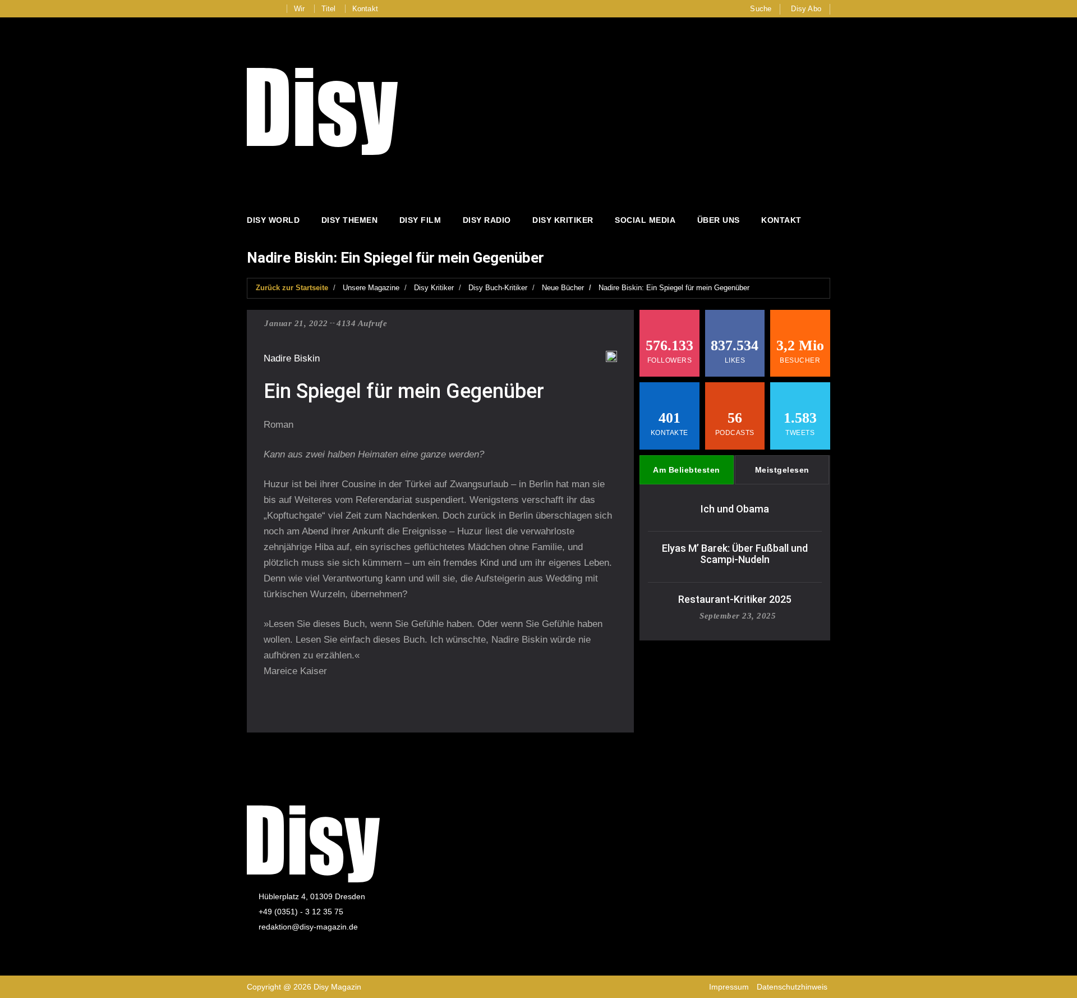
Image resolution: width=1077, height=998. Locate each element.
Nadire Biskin (292, 358)
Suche (760, 8)
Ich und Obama (735, 509)
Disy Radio (487, 220)
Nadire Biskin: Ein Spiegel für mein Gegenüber (674, 287)
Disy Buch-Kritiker (497, 287)
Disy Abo (806, 8)
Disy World (273, 220)
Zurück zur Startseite (292, 287)
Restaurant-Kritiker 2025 (734, 599)
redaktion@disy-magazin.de (308, 926)
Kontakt (365, 8)
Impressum (729, 986)
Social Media (645, 220)
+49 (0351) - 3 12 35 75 (301, 911)
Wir (299, 8)
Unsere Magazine (371, 287)
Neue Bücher (563, 287)
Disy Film (420, 220)
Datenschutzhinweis (792, 986)
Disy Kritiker (562, 220)
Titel (328, 8)
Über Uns (718, 220)
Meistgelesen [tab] (782, 469)
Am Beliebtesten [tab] (686, 469)
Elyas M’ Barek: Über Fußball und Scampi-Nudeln (735, 553)
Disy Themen (349, 220)
